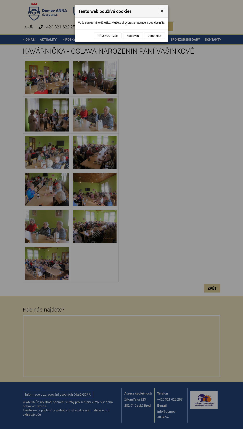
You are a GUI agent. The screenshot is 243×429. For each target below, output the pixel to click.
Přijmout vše (108, 35)
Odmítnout (154, 35)
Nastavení (133, 35)
